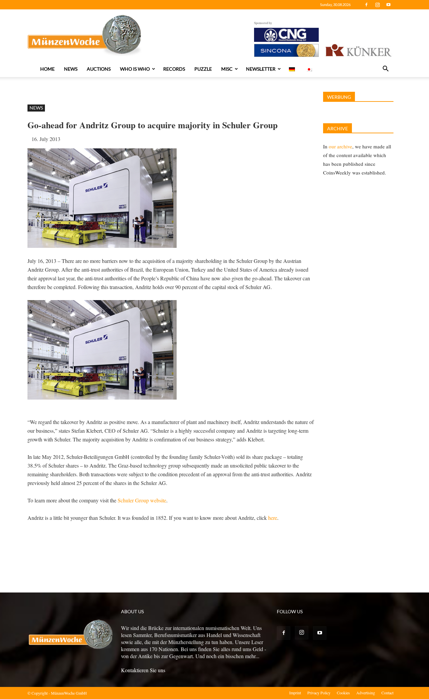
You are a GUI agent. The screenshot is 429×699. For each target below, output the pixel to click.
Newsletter (260, 69)
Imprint (295, 692)
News (70, 69)
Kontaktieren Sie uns (143, 670)
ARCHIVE (337, 128)
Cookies (343, 692)
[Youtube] (388, 4)
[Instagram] (377, 4)
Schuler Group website (142, 500)
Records (174, 69)
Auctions (99, 69)
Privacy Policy (318, 692)
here (272, 517)
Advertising (365, 692)
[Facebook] (366, 4)
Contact (387, 692)
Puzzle (203, 69)
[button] (385, 69)
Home (47, 69)
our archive (340, 146)
